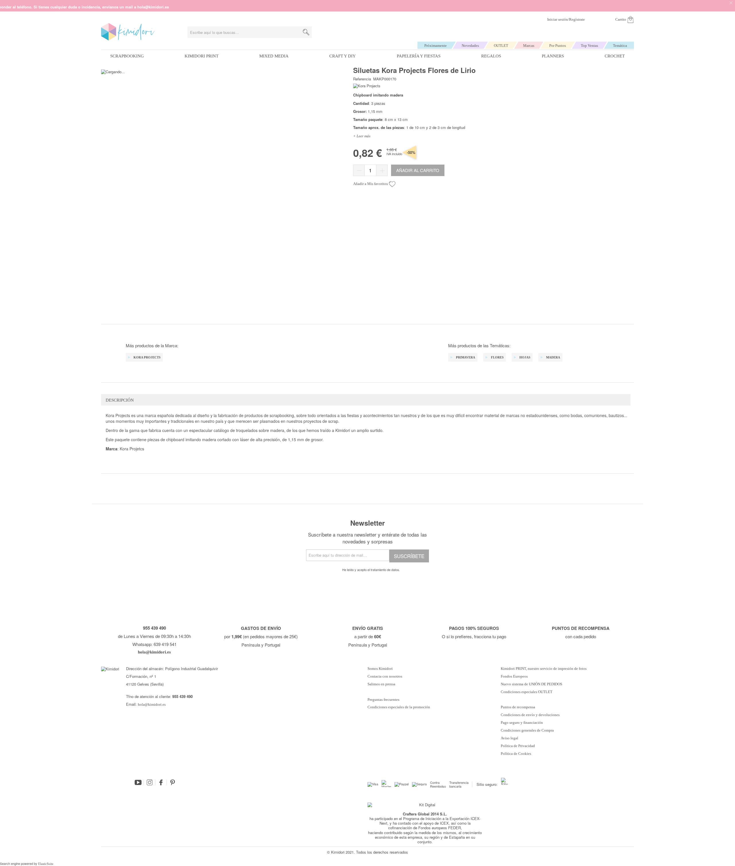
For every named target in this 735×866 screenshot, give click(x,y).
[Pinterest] (172, 782)
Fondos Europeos (514, 676)
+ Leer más (361, 136)
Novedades (470, 45)
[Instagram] (149, 782)
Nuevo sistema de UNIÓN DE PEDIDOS (531, 684)
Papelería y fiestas (418, 56)
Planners (553, 56)
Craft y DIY (342, 56)
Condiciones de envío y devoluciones (530, 715)
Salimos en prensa (381, 684)
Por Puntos (557, 45)
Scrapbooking (127, 56)
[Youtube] (138, 782)
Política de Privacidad (518, 746)
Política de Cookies (516, 754)
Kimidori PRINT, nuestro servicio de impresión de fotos (544, 669)
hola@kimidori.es (152, 704)
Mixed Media (274, 56)
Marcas (528, 45)
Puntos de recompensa (518, 707)
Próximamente (435, 45)
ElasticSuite (45, 863)
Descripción (120, 400)
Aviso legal (509, 738)
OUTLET (501, 45)
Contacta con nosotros (385, 676)
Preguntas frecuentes (383, 700)
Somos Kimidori (380, 669)
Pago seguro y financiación (522, 723)
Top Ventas (589, 45)
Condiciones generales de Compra (527, 730)
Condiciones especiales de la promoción (399, 707)
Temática (620, 45)
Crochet (615, 56)
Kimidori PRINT (201, 56)
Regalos (491, 56)
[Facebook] (161, 782)
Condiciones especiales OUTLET (526, 692)
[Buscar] (306, 32)
